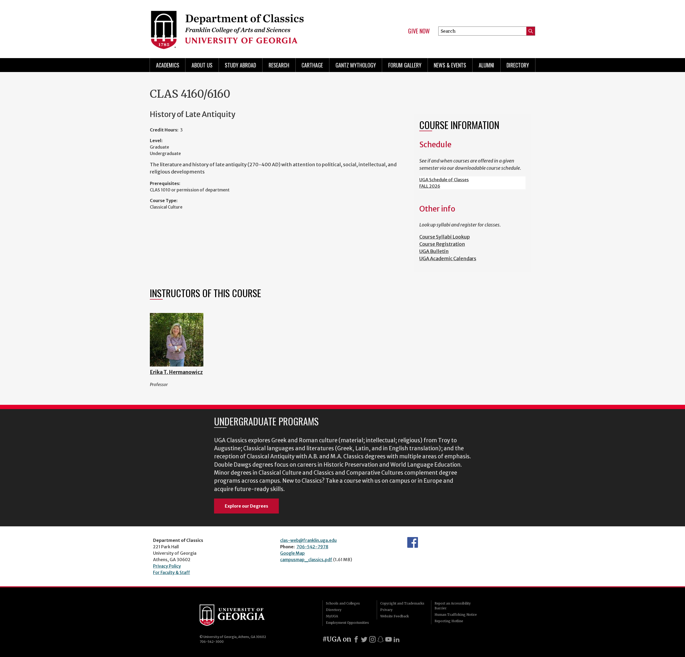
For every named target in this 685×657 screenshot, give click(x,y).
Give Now (419, 31)
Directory (518, 65)
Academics (167, 65)
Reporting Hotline (449, 621)
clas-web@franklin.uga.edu (308, 540)
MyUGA (332, 616)
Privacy (386, 610)
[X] (364, 639)
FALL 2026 (429, 186)
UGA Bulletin (434, 251)
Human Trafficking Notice (456, 615)
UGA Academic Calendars (447, 258)
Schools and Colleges (343, 603)
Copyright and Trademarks (402, 603)
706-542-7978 (312, 546)
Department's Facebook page (412, 542)
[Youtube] (388, 639)
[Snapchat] (380, 639)
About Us (202, 65)
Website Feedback (394, 616)
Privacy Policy (167, 566)
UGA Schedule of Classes (444, 179)
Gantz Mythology (356, 65)
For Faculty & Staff (171, 572)
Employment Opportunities (347, 623)
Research (279, 65)
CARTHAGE (312, 65)
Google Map (292, 553)
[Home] (243, 27)
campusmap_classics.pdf (306, 559)
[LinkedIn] (396, 639)
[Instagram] (372, 639)
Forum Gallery (404, 65)
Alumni (486, 65)
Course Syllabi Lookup (444, 237)
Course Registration (442, 244)
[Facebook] (356, 639)
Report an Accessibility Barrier (453, 605)
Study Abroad (240, 65)
